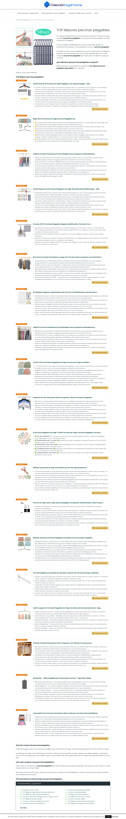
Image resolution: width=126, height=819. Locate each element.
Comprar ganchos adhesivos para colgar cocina (40, 797)
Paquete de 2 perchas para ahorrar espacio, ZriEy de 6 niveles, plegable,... (63, 397)
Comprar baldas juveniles (76, 792)
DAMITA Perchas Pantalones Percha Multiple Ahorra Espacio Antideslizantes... (64, 154)
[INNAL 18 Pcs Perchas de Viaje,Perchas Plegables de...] (24, 125)
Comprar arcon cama (30, 790)
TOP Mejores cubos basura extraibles (80, 801)
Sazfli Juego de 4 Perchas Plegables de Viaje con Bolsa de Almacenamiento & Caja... (67, 608)
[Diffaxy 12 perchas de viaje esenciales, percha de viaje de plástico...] (24, 473)
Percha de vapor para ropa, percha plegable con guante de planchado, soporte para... (68, 503)
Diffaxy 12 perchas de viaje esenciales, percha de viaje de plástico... (60, 468)
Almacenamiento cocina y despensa (53, 13)
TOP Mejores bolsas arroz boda (78, 797)
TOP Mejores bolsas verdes (32, 799)
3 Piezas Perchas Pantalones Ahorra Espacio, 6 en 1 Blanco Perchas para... (63, 643)
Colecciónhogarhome (23, 20)
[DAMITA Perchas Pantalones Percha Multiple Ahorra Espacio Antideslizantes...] (24, 160)
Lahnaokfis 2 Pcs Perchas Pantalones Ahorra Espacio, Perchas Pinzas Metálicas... (66, 713)
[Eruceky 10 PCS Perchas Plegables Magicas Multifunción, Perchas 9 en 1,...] (24, 230)
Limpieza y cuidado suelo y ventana (80, 13)
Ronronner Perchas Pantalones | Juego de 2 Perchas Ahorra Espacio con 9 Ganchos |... (67, 257)
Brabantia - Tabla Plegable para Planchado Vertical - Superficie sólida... (62, 678)
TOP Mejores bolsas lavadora (78, 794)
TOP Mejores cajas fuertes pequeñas (35, 794)
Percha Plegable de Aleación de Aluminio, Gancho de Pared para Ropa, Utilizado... (66, 573)
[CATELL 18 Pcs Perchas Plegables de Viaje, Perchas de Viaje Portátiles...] (24, 368)
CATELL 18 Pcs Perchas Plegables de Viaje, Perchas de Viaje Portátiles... (61, 362)
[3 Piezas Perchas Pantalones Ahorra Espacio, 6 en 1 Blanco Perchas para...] (24, 649)
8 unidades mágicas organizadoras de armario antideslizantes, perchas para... (65, 292)
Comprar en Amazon (101, 109)
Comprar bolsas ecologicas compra (35, 801)
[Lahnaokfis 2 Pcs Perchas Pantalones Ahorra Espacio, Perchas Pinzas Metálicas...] (24, 719)
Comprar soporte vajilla (76, 799)
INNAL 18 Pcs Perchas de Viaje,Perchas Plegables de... (54, 119)
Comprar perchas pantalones (33, 803)
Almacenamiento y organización (28, 13)
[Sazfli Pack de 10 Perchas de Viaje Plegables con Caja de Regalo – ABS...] (24, 89)
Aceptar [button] (108, 816)
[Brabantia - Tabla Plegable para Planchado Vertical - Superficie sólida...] (24, 684)
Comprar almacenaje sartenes (78, 790)
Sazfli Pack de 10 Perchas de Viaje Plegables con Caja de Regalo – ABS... (62, 84)
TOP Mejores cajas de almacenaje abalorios (38, 792)
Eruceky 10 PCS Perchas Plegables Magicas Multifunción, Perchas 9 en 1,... (62, 224)
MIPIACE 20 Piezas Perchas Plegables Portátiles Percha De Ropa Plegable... (63, 538)
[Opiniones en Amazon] (24, 99)
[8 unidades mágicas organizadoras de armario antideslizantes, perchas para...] (24, 298)
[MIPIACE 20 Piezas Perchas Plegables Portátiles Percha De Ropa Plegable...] (24, 543)
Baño (96, 13)
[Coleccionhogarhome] (63, 4)
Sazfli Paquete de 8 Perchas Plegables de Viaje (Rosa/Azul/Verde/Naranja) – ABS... (66, 189)
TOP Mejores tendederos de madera (80, 803)
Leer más (115, 816)
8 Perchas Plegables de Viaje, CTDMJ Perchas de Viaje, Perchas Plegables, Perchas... (67, 433)
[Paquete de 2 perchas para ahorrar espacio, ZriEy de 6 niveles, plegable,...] (24, 403)
